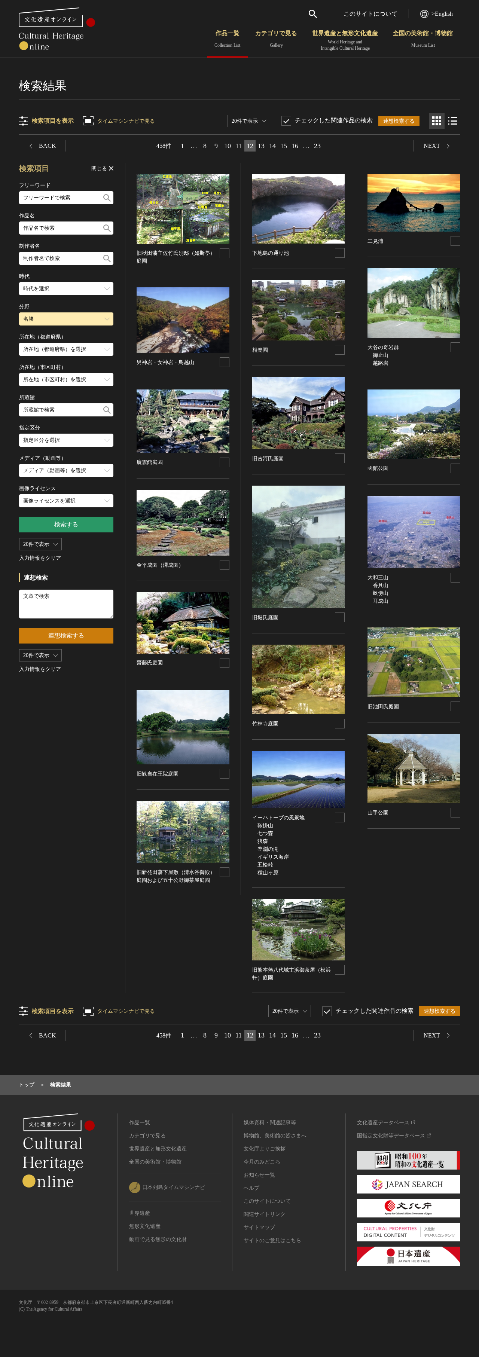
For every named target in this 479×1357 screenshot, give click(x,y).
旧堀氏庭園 (265, 617)
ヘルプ (251, 1188)
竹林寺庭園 (265, 724)
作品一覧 (227, 39)
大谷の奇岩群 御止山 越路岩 (385, 355)
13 (261, 146)
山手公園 (377, 813)
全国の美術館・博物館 (423, 39)
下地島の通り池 (270, 253)
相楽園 (260, 350)
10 (227, 146)
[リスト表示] (452, 121)
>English (442, 13)
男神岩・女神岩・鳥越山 (165, 362)
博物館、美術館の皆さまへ (275, 1136)
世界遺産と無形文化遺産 (345, 40)
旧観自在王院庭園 (158, 774)
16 (295, 146)
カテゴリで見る (276, 39)
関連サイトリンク (265, 1214)
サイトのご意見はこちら (272, 1240)
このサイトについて (370, 13)
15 (283, 146)
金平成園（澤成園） (160, 565)
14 (272, 146)
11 (238, 146)
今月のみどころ (262, 1162)
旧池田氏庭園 (383, 706)
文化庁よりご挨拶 (265, 1149)
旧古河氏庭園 (268, 458)
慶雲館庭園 (150, 462)
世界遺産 (139, 1213)
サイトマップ (259, 1227)
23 (317, 146)
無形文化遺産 (145, 1226)
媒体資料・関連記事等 (270, 1122)
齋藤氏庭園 (150, 663)
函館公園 (377, 468)
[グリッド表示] (437, 121)
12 (250, 146)
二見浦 (375, 241)
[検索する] (107, 197)
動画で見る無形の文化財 (158, 1239)
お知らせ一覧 (259, 1175)
